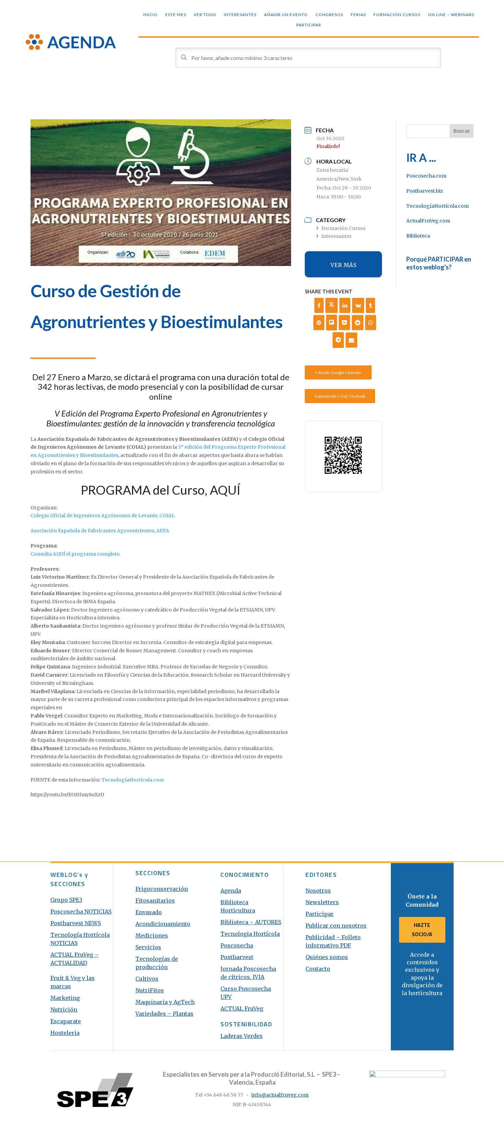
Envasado (148, 912)
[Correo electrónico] (351, 340)
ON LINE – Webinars (451, 14)
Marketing (65, 997)
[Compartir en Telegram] (338, 340)
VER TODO (205, 14)
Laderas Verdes (241, 1035)
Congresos (329, 14)
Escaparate (65, 1021)
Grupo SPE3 (66, 899)
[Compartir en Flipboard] (331, 322)
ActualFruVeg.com (428, 221)
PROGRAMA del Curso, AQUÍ (160, 489)
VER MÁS (344, 265)
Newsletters (322, 902)
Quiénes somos (326, 957)
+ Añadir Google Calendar (338, 372)
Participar (319, 913)
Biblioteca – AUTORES (250, 922)
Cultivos (146, 978)
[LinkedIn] (344, 305)
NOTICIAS (63, 943)
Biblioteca (418, 236)
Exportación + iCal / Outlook (340, 396)
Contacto (317, 968)
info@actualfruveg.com (280, 1095)
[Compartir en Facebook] (319, 305)
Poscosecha (236, 945)
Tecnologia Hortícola (250, 933)
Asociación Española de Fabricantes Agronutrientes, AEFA (100, 531)
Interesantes (240, 14)
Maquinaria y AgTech (165, 1002)
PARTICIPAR (308, 25)
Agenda (230, 890)
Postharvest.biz (424, 191)
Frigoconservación (161, 888)
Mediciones (151, 935)
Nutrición (63, 1009)
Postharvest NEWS (75, 923)
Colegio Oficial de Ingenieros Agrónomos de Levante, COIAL (103, 515)
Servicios (148, 947)
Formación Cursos (396, 14)
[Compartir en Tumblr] (370, 305)
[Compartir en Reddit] (357, 322)
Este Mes (175, 14)
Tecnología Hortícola (80, 934)
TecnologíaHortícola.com (132, 780)
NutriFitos (149, 990)
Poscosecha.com (426, 176)
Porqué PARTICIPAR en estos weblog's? (438, 263)
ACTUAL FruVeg (241, 1008)
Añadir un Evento (286, 14)
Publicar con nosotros (336, 925)
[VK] (358, 305)
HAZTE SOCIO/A (422, 929)
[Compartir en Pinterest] (318, 322)
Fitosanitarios (155, 900)
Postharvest (236, 957)
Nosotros (318, 890)
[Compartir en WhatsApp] (370, 322)
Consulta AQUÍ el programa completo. (76, 554)
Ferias (358, 14)
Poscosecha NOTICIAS (80, 911)
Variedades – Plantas (164, 1013)
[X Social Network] (331, 305)
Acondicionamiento (162, 923)
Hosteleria (65, 1032)
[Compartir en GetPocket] (344, 322)
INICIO (150, 14)
